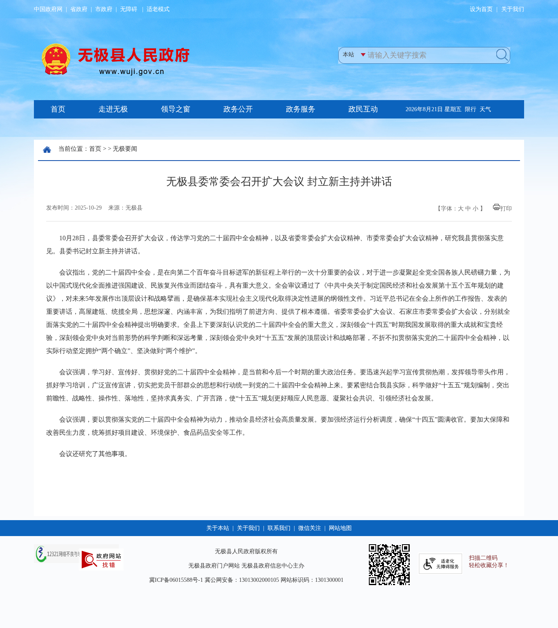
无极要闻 (125, 148)
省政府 (78, 9)
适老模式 (158, 9)
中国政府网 (48, 9)
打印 (506, 209)
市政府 (103, 9)
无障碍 (128, 9)
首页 (95, 148)
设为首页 (481, 9)
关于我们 (512, 9)
